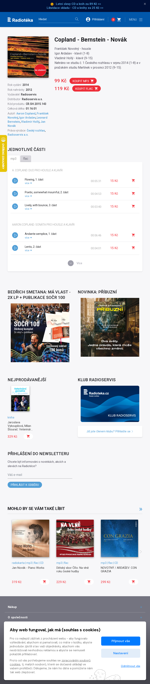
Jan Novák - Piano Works (28, 568)
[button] (97, 19)
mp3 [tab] (14, 159)
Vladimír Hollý (30, 121)
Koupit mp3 (81, 81)
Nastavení (120, 653)
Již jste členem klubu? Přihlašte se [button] (109, 431)
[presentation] (141, 552)
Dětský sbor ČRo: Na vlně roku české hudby (72, 569)
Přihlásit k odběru (25, 485)
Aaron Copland (26, 113)
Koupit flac (84, 89)
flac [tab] (25, 159)
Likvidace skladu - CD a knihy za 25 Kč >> (75, 8)
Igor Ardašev (27, 117)
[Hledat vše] (77, 19)
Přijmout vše (121, 641)
